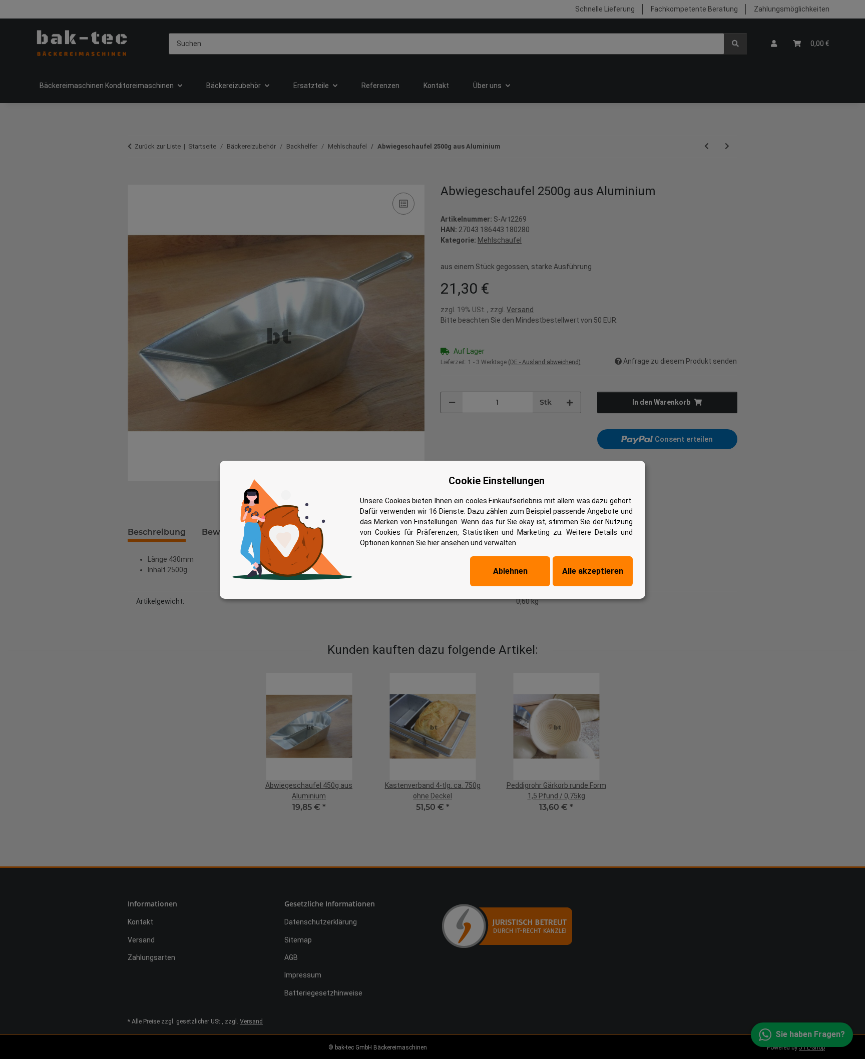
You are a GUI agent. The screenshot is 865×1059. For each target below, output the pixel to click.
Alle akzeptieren (592, 571)
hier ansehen (448, 543)
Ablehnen (510, 571)
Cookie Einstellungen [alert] (497, 481)
